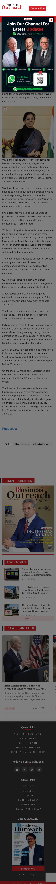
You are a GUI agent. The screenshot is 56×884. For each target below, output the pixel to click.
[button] (28, 89)
